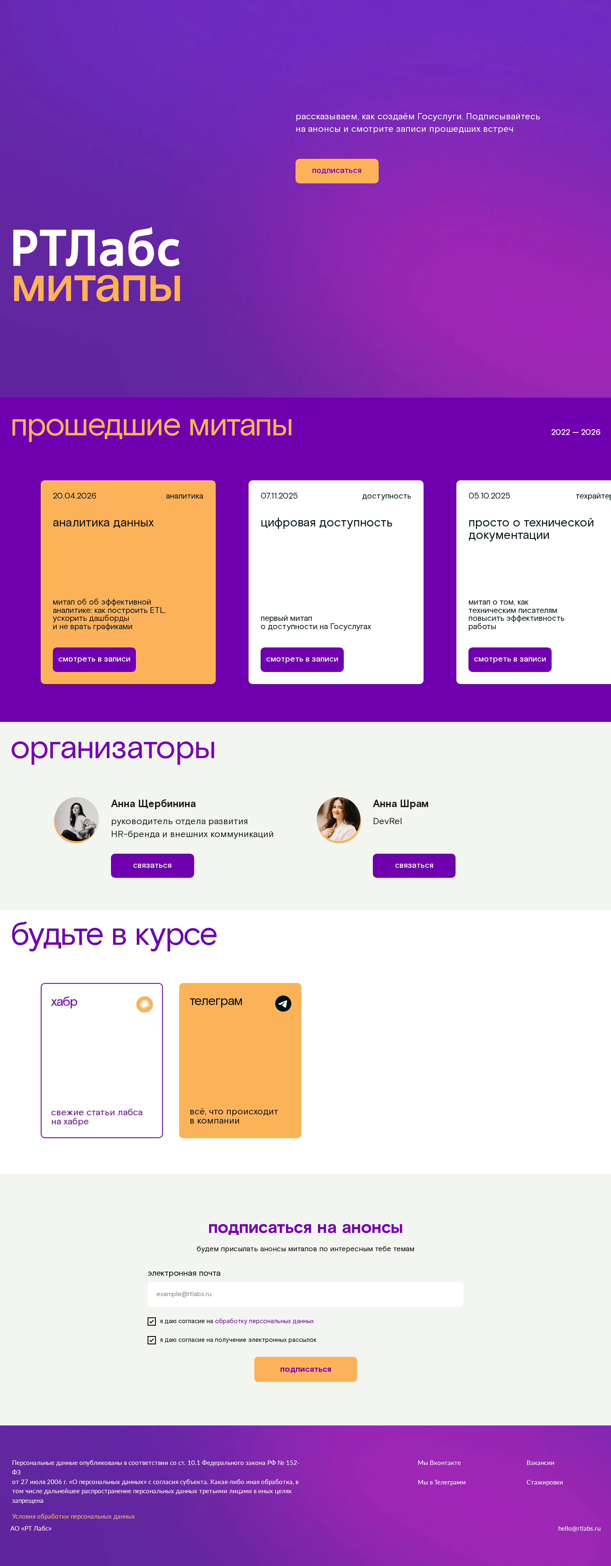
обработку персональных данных (264, 1321)
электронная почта (184, 1273)
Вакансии (540, 1462)
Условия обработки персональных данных (73, 1516)
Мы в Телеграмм (442, 1482)
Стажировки (545, 1482)
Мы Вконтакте (439, 1462)
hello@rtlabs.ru (579, 1528)
